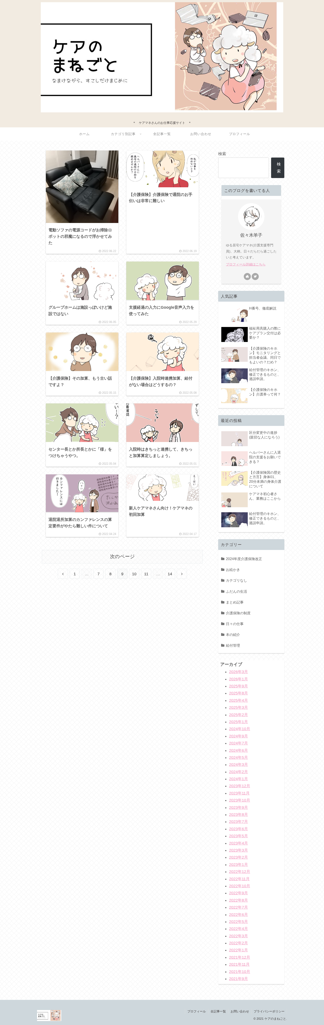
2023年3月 (238, 850)
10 (134, 574)
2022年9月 (238, 893)
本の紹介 (233, 635)
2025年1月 (238, 722)
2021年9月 (238, 979)
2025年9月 (238, 686)
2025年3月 (238, 707)
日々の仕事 (235, 624)
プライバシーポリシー (269, 1011)
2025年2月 (238, 714)
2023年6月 (238, 828)
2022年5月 (238, 921)
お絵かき (233, 570)
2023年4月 (238, 843)
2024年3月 (238, 764)
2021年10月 (239, 971)
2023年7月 (238, 821)
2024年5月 (238, 757)
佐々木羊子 (251, 235)
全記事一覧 (218, 1011)
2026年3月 (238, 672)
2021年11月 (239, 964)
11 (146, 574)
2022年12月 (239, 871)
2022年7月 (238, 907)
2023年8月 (238, 814)
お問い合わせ (240, 1011)
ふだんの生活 (236, 591)
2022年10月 (239, 886)
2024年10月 (239, 729)
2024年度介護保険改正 (244, 559)
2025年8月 (238, 693)
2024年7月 (238, 743)
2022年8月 (238, 900)
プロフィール (196, 1011)
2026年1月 (238, 679)
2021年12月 (239, 957)
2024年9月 (238, 736)
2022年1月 (238, 950)
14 (170, 574)
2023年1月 (238, 864)
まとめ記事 (235, 602)
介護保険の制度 (238, 613)
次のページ (122, 556)
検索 (222, 154)
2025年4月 (238, 700)
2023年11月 (239, 793)
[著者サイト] (247, 276)
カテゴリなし (236, 580)
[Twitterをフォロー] (255, 276)
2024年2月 (238, 771)
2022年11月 (239, 878)
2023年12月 (239, 786)
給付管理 (233, 645)
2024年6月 (238, 750)
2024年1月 (238, 779)
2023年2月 (238, 857)
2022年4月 (238, 929)
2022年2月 (238, 943)
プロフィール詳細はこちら (246, 264)
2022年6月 (238, 914)
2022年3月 (238, 936)
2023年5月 (238, 836)
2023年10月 (239, 800)
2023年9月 (238, 807)
